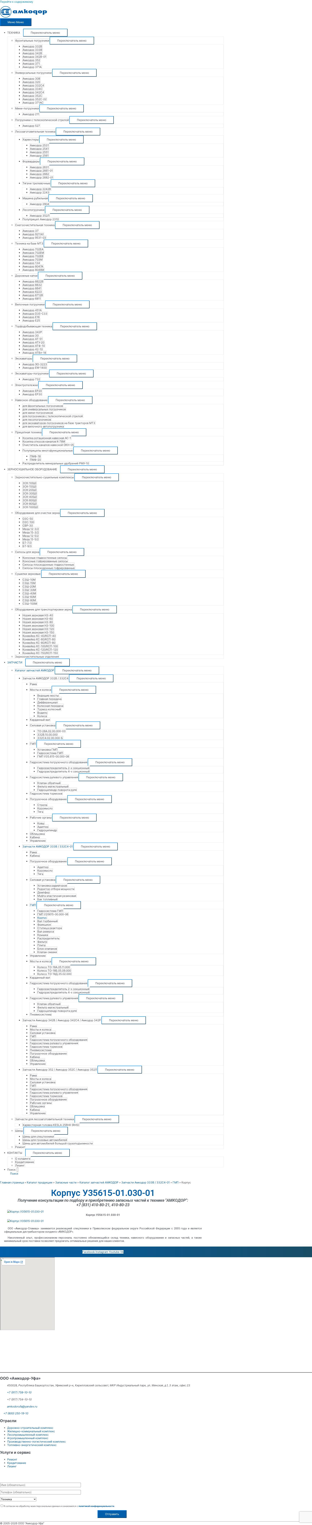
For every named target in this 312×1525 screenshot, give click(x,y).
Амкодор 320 (31, 82)
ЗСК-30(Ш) (30, 493)
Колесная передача (50, 706)
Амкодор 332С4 (33, 85)
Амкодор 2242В (40, 189)
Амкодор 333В (32, 50)
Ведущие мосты (48, 695)
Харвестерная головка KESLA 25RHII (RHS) (51, 1125)
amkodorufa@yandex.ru (22, 1406)
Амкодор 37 (30, 231)
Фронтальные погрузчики (32, 40)
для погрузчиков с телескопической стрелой (53, 416)
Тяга (40, 811)
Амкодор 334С (32, 89)
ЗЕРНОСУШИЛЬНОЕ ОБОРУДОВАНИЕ (32, 469)
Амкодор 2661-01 (41, 170)
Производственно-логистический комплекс (36, 1441)
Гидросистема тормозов (46, 793)
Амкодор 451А (32, 310)
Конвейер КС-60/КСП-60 (39, 639)
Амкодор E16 (31, 317)
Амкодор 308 (31, 78)
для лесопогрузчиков (37, 419)
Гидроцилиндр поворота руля (57, 790)
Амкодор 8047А (33, 266)
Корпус (42, 917)
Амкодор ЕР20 (32, 391)
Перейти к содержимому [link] (16, 1)
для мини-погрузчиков (38, 412)
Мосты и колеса (40, 689)
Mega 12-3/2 (31, 529)
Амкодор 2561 (39, 155)
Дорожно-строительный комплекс (30, 1428)
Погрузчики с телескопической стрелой (42, 120)
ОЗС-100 (28, 522)
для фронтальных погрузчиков (43, 406)
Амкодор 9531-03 (34, 237)
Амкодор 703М (32, 259)
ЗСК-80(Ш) (30, 503)
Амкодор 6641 (32, 288)
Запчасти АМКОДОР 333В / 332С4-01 (48, 846)
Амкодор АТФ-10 (34, 346)
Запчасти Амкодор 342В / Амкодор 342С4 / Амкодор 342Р (62, 1020)
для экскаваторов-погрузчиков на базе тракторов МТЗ (59, 423)
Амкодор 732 (31, 379)
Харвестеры (31, 139)
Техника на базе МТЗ (29, 243)
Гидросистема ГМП (50, 753)
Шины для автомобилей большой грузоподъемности (58, 1143)
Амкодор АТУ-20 (33, 342)
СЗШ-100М (30, 603)
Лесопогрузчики (33, 210)
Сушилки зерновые (28, 574)
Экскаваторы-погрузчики (32, 373)
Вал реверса (45, 931)
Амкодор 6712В (33, 295)
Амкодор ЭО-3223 (35, 364)
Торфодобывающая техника (33, 326)
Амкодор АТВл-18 (34, 352)
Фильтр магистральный (52, 786)
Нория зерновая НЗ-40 (38, 615)
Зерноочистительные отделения (37, 656)
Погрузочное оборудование (48, 799)
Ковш (40, 823)
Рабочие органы (41, 817)
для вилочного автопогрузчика (43, 426)
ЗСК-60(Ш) (30, 500)
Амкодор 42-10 (33, 349)
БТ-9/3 (27, 546)
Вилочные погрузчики (30, 304)
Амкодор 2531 (39, 145)
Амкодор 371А (32, 67)
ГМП (33, 744)
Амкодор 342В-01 (34, 56)
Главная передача (49, 699)
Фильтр (42, 941)
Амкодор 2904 (39, 204)
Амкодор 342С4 (33, 92)
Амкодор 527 (31, 125)
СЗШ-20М (29, 586)
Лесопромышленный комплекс (28, 1434)
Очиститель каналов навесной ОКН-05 (48, 445)
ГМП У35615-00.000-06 (52, 914)
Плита (41, 945)
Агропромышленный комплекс (27, 1438)
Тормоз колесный (49, 709)
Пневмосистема (40, 1014)
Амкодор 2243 (39, 192)
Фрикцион (44, 924)
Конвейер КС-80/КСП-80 (39, 642)
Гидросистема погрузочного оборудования (58, 762)
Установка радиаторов (52, 885)
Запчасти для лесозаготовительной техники (44, 1119)
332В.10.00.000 (47, 734)
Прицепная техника (28, 432)
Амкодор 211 (31, 114)
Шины (19, 1130)
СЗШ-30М (29, 590)
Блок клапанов (47, 948)
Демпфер (43, 892)
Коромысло (45, 808)
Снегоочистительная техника (35, 225)
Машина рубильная (35, 198)
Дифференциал (47, 702)
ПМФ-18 (35, 456)
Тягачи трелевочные (36, 183)
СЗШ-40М (29, 593)
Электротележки (26, 385)
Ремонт (20, 1147)
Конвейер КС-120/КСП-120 (40, 649)
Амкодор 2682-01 (41, 177)
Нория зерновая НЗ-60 (38, 618)
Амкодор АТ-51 (32, 339)
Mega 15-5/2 (31, 539)
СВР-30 (28, 525)
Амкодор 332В (32, 46)
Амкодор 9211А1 (33, 234)
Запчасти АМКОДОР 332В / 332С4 (45, 678)
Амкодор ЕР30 (32, 394)
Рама (33, 684)
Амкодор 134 (31, 263)
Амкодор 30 (30, 335)
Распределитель (48, 938)
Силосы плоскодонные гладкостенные (48, 564)
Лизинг (20, 1165)
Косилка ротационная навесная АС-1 (47, 438)
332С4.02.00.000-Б (50, 738)
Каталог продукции (39, 1182)
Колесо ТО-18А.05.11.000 (53, 967)
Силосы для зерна (27, 552)
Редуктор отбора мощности (55, 889)
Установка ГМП (47, 749)
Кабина (35, 837)
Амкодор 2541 (39, 148)
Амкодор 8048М (33, 270)
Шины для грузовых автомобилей (45, 1140)
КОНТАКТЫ (14, 1153)
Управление (38, 840)
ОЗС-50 (28, 518)
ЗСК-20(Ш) (29, 490)
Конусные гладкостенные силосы (45, 557)
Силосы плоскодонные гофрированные (49, 568)
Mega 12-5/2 (31, 536)
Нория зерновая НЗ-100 (38, 625)
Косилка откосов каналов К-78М (44, 441)
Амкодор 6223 (32, 291)
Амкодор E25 (31, 320)
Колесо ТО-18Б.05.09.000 (54, 970)
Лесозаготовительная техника (35, 131)
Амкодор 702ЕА (33, 249)
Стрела (42, 805)
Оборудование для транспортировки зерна (43, 609)
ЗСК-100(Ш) (30, 507)
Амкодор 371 (31, 63)
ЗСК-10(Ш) (29, 483)
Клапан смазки (47, 952)
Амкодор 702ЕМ (33, 252)
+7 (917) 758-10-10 (19, 1392)
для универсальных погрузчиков (44, 409)
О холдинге (22, 1158)
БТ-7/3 (27, 542)
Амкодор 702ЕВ (33, 256)
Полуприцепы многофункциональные (48, 450)
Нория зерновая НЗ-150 (38, 632)
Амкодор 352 (31, 60)
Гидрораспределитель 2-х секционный (63, 768)
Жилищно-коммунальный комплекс (31, 1431)
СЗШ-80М (29, 600)
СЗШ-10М (29, 579)
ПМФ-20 (35, 459)
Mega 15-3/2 (31, 532)
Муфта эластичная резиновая (56, 896)
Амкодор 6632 (32, 285)
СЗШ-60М (29, 597)
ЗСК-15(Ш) (29, 486)
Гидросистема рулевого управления (54, 777)
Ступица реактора (49, 928)
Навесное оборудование (31, 400)
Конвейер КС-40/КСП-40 (39, 636)
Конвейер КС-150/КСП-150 (40, 653)
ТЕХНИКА (13, 32)
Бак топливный (47, 899)
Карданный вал (40, 719)
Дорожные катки (26, 275)
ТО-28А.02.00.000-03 (51, 731)
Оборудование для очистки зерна (37, 513)
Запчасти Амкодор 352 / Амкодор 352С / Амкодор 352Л (60, 1069)
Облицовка (37, 834)
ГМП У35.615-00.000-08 (53, 756)
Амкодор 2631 (39, 167)
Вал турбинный (47, 921)
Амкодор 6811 (32, 298)
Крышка (42, 935)
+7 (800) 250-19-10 (15, 1413)
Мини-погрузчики (27, 108)
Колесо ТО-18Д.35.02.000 (54, 974)
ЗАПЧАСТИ (14, 662)
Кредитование (24, 1162)
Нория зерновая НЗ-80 (38, 622)
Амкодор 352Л (39, 215)
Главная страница (12, 1182)
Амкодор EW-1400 (35, 367)
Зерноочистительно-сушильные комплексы (44, 477)
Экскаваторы (23, 358)
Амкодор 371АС (33, 102)
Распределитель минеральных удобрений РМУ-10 (56, 463)
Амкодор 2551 (39, 152)
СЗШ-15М (29, 583)
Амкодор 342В (32, 53)
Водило (42, 712)
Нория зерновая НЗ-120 (38, 629)
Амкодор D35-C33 (35, 313)
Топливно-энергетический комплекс (32, 1445)
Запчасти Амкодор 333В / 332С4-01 (145, 1182)
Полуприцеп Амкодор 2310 (41, 219)
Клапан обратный (48, 783)
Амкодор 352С (32, 95)
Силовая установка (42, 725)
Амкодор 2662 (39, 174)
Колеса (42, 716)
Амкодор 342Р (32, 332)
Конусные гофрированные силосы (45, 561)
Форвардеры (31, 161)
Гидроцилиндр (47, 830)
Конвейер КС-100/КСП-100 (40, 646)
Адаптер (42, 826)
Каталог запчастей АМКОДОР (34, 670)
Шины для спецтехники (38, 1136)
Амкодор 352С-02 (35, 99)
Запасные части (66, 1182)
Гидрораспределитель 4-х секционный (63, 771)
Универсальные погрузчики (33, 72)
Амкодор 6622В (33, 281)
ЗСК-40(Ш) (30, 497)
